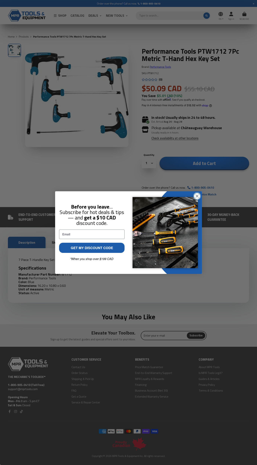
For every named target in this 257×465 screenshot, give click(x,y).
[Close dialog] (197, 196)
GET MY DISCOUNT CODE (92, 247)
